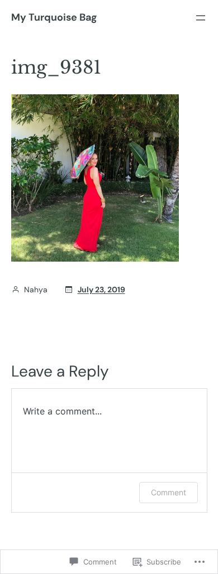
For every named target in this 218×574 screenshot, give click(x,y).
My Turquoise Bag (54, 17)
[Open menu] (200, 18)
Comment (168, 492)
